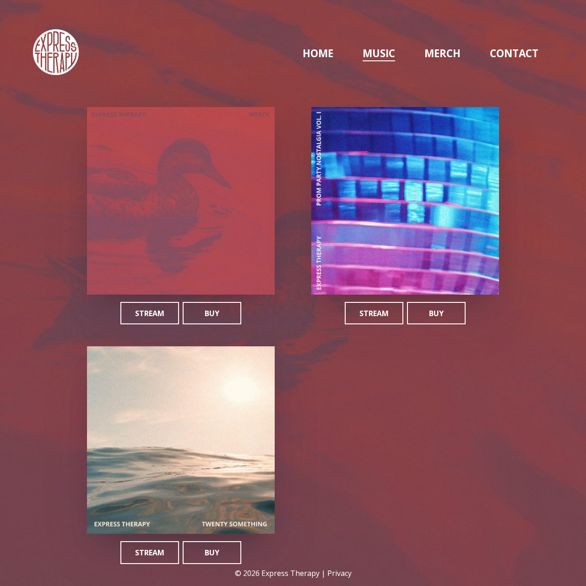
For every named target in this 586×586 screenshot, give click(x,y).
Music (379, 53)
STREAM (149, 313)
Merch (442, 53)
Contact (514, 53)
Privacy (339, 573)
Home (318, 53)
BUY (212, 313)
